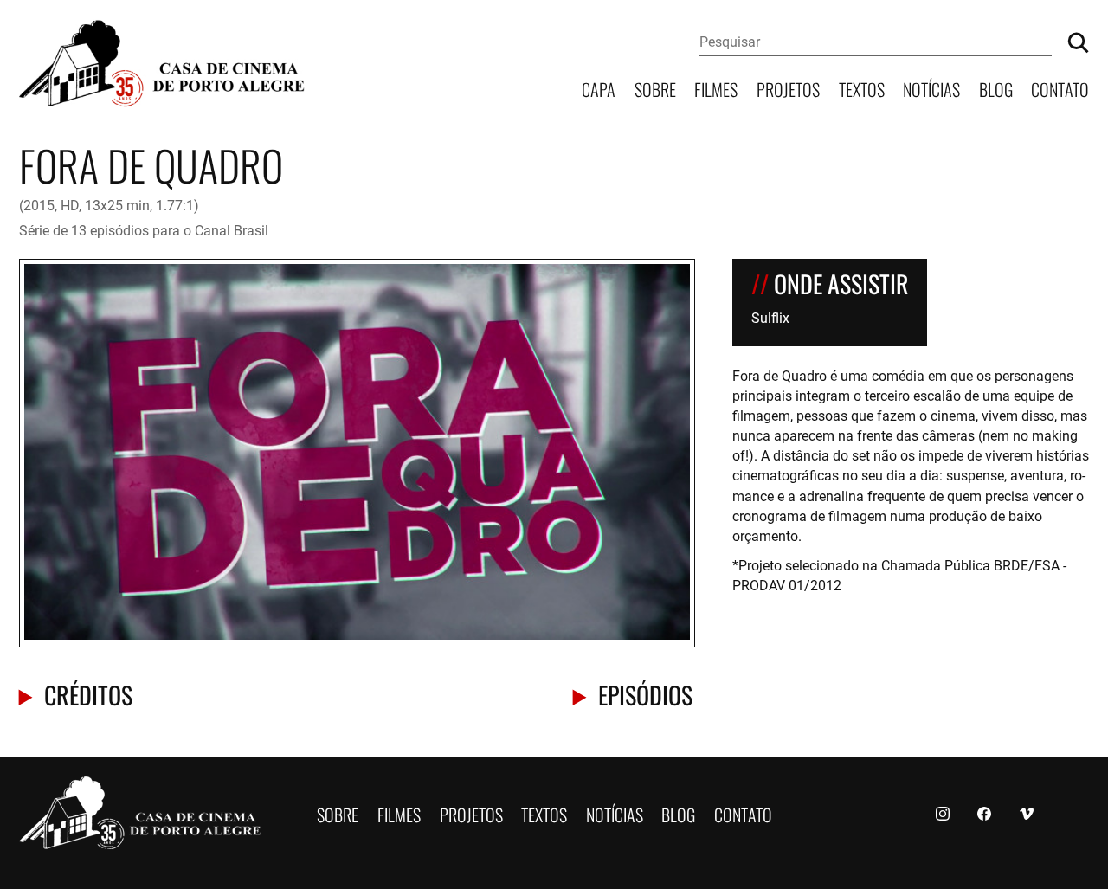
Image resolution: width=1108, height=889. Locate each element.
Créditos (88, 694)
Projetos (788, 87)
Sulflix (770, 317)
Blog (996, 87)
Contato (1060, 87)
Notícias (931, 87)
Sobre (655, 87)
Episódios (645, 694)
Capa (598, 87)
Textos (862, 87)
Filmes (716, 87)
